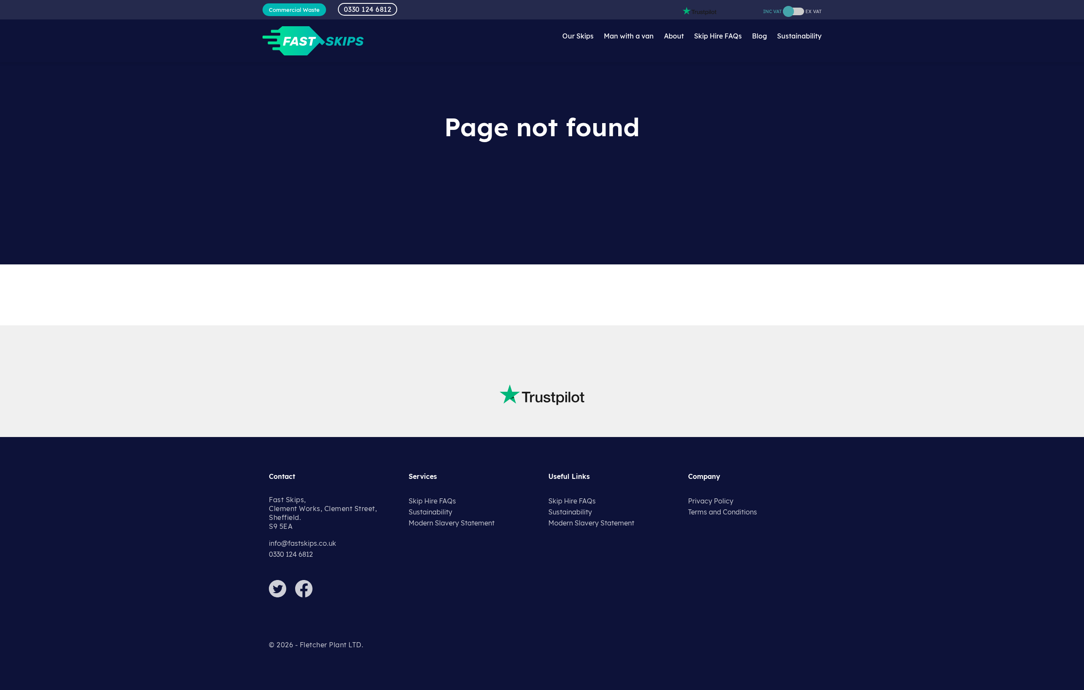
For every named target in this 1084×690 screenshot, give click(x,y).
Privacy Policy (710, 501)
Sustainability (799, 36)
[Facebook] (307, 595)
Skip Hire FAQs (718, 36)
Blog (759, 36)
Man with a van (629, 36)
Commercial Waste (294, 9)
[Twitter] (281, 595)
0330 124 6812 (368, 9)
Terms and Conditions (722, 512)
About (674, 36)
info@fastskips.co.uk (302, 543)
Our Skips (578, 36)
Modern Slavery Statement (452, 523)
